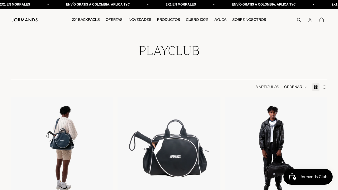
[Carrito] (321, 20)
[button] (295, 87)
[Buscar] (299, 20)
